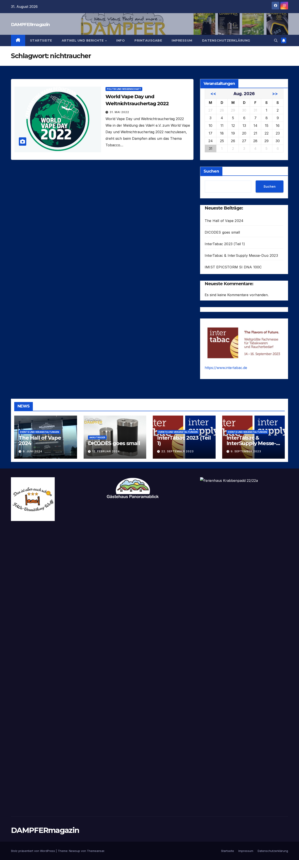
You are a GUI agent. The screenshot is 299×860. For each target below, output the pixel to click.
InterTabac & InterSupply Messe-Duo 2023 (241, 255)
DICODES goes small (222, 232)
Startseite (41, 40)
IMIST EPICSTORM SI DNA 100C (233, 267)
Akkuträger (97, 437)
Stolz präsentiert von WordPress (33, 851)
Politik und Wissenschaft (124, 89)
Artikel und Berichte (83, 40)
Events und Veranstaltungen (39, 432)
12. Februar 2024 (106, 451)
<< (213, 93)
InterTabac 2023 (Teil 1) (225, 244)
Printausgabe (148, 40)
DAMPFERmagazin (30, 24)
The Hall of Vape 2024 (224, 220)
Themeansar (95, 851)
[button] (276, 40)
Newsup (74, 851)
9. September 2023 (246, 451)
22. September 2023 (177, 451)
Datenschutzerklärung (226, 40)
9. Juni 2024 (32, 451)
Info (120, 40)
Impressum (182, 40)
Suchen (211, 171)
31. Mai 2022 (119, 112)
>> (275, 93)
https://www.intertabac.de (226, 367)
